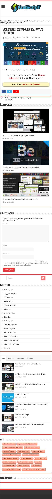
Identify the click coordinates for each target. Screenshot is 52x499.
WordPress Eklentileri (11, 340)
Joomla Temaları (10, 305)
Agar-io (38, 462)
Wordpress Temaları (11, 344)
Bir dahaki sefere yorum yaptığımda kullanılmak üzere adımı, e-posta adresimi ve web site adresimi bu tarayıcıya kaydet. (25, 263)
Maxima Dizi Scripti (22, 415)
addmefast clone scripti (10, 458)
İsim (5, 246)
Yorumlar (37, 37)
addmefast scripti (26, 458)
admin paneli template (25, 462)
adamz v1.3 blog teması (31, 454)
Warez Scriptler (9, 329)
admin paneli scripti (9, 462)
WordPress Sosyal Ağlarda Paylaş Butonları (25, 21)
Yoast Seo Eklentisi (22, 394)
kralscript (8, 37)
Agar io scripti (37, 465)
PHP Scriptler (8, 321)
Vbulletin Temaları (10, 325)
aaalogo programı (38, 451)
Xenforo (7, 348)
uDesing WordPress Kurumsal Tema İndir (20, 199)
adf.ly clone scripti (40, 458)
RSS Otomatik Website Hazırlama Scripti (29, 425)
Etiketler (30, 359)
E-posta (6, 253)
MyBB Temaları (9, 313)
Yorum (5, 224)
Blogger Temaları (10, 294)
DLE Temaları (8, 298)
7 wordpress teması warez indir (13, 447)
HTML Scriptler (9, 301)
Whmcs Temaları (10, 333)
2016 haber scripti (9, 451)
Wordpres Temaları (11, 336)
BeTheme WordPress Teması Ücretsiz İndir (21, 168)
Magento (7, 309)
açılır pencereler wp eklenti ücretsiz (34, 469)
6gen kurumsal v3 (9, 444)
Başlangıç (3, 21)
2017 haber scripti (24, 451)
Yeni (3, 359)
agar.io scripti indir (9, 465)
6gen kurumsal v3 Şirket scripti (27, 444)
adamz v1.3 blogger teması (12, 454)
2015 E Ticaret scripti (32, 447)
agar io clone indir (23, 465)
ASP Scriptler (8, 290)
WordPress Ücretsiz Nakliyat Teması (18, 136)
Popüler (11, 359)
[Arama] (43, 278)
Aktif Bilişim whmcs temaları (12, 469)
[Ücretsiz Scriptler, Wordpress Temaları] (26, 7)
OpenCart (7, 317)
